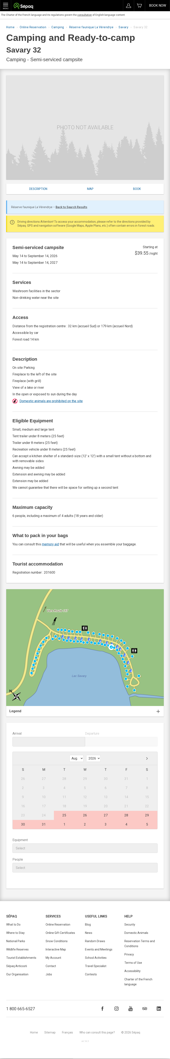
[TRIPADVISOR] (145, 1009)
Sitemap (50, 1032)
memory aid (50, 544)
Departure (92, 733)
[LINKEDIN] (159, 1009)
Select (20, 848)
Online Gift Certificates (60, 932)
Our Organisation (17, 974)
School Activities (96, 957)
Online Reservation (33, 27)
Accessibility (132, 971)
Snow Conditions (57, 941)
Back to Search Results (71, 207)
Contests (91, 974)
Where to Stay (15, 932)
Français (67, 1032)
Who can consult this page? (97, 1032)
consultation (84, 14)
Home (10, 27)
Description (38, 189)
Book (137, 189)
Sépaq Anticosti (16, 966)
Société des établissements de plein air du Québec (23, 6)
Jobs (49, 974)
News (88, 932)
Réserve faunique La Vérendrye (91, 27)
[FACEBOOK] (102, 1009)
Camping (57, 27)
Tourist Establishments (21, 957)
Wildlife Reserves (17, 949)
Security (129, 924)
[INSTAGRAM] (116, 1009)
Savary (123, 27)
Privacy (129, 954)
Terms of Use (133, 962)
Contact (51, 966)
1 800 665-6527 (20, 1008)
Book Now (157, 5)
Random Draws (95, 941)
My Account (53, 957)
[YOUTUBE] (131, 1009)
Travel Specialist (95, 966)
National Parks (15, 941)
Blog (88, 924)
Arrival (17, 733)
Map (90, 189)
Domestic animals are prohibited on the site (51, 401)
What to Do (13, 924)
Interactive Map (56, 949)
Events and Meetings (98, 949)
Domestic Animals (136, 932)
